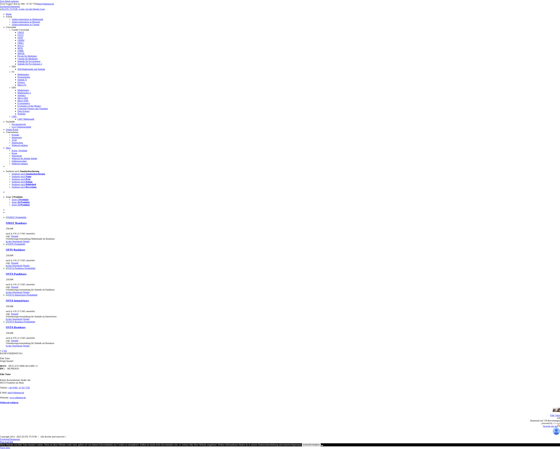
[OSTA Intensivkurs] (283, 295)
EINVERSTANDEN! (311, 445)
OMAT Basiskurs (16, 223)
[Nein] (322, 445)
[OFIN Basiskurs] (283, 244)
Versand (14, 236)
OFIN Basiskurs (15, 249)
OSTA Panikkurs (16, 273)
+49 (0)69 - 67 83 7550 (19, 387)
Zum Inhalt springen (9, 1)
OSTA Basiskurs (16, 327)
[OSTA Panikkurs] (283, 268)
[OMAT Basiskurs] (283, 217)
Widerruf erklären (9, 402)
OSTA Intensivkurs (17, 300)
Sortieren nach (28, 174)
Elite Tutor (555, 415)
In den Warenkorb (14, 241)
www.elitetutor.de (17, 397)
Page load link (6, 442)
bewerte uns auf (550, 426)
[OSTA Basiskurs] (283, 322)
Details (26, 241)
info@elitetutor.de (45, 4)
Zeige (20, 199)
